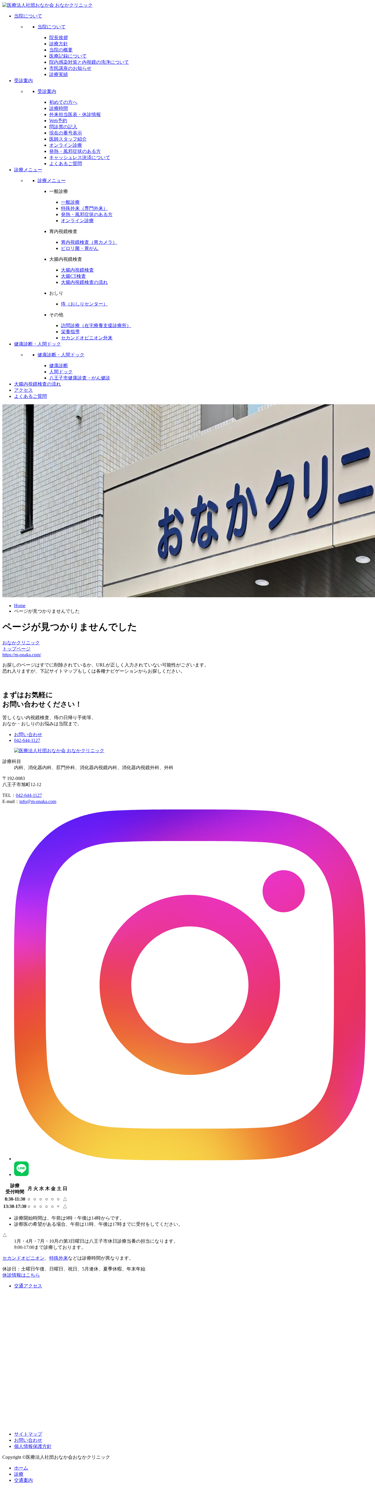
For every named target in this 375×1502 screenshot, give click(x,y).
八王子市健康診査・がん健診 (79, 377)
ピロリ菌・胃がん (79, 248)
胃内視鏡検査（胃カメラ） (89, 242)
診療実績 (58, 74)
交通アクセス (28, 1285)
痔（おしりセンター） (84, 303)
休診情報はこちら (21, 1275)
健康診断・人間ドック (61, 354)
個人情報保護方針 (33, 1446)
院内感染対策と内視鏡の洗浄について (89, 62)
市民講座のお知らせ (70, 68)
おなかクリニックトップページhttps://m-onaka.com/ (21, 648)
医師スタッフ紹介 (68, 139)
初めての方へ (63, 102)
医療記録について (68, 55)
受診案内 (47, 91)
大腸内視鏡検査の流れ (84, 282)
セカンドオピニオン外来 (86, 337)
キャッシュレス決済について (79, 157)
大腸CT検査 (73, 276)
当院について (52, 26)
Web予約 (58, 120)
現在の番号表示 (65, 132)
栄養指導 (70, 331)
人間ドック (61, 371)
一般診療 (70, 202)
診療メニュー (52, 180)
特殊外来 (58, 1258)
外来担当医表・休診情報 (75, 114)
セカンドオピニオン (23, 1258)
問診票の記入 (63, 126)
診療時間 (58, 108)
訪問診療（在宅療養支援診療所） (96, 325)
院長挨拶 (58, 37)
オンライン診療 (65, 145)
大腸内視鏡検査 (77, 269)
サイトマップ (28, 1434)
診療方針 (58, 43)
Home (19, 605)
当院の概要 (61, 49)
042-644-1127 (27, 740)
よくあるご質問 (65, 163)
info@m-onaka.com (37, 801)
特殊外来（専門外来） (84, 208)
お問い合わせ (28, 734)
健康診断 (58, 365)
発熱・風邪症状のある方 (75, 151)
